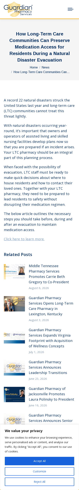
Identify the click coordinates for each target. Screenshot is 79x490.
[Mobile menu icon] (70, 9)
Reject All (39, 481)
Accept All (40, 461)
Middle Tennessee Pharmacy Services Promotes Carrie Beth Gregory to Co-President (49, 274)
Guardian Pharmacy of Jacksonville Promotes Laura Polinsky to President (51, 394)
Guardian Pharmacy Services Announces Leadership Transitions (48, 367)
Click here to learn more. (24, 239)
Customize (39, 471)
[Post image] (14, 271)
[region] (39, 457)
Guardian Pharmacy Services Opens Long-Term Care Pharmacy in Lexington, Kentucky (51, 306)
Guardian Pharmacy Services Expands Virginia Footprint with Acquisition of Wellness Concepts (50, 338)
